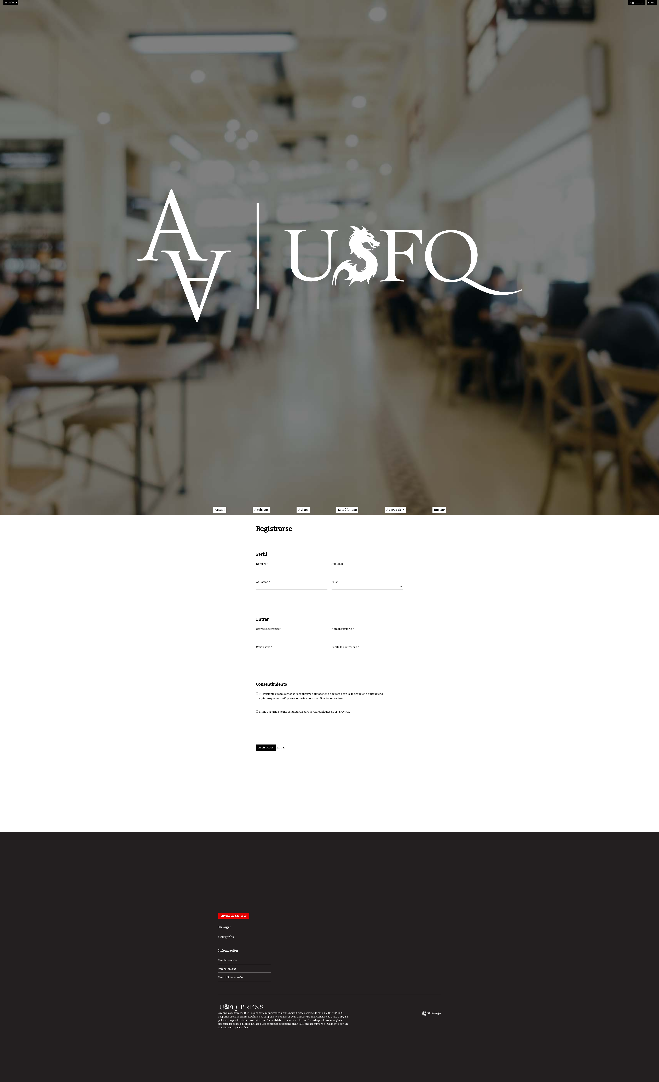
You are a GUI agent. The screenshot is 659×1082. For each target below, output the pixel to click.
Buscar (439, 510)
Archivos (261, 510)
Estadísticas (347, 510)
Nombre (262, 563)
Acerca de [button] (394, 510)
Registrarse (636, 2)
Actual (219, 510)
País (335, 582)
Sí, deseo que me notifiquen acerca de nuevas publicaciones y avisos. (301, 698)
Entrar (652, 2)
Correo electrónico (268, 628)
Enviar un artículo (234, 916)
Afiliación (263, 582)
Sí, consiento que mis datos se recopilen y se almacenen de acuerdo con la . (321, 693)
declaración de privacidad (366, 693)
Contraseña (264, 647)
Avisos (303, 510)
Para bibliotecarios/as (230, 977)
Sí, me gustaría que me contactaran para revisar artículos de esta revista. (304, 711)
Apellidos (337, 563)
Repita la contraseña (345, 647)
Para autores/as (227, 969)
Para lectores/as (227, 960)
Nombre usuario (343, 628)
